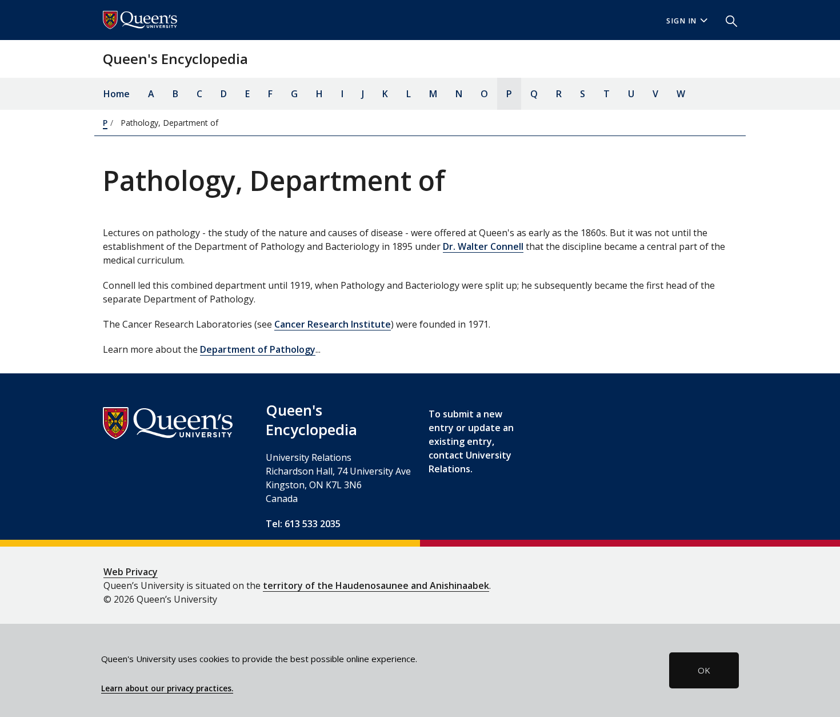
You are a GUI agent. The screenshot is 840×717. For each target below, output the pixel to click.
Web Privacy (130, 571)
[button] (727, 20)
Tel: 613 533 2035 (303, 523)
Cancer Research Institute (332, 324)
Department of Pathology (257, 349)
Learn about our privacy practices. (167, 688)
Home (116, 93)
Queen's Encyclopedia (175, 58)
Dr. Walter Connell (483, 246)
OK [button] (704, 670)
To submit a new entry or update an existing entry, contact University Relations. (471, 441)
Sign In (681, 21)
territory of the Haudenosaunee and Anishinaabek (376, 585)
